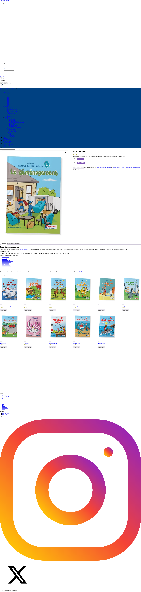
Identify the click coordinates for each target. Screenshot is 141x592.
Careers (3, 399)
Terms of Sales (4, 414)
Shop (3, 404)
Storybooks (138, 167)
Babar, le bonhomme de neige (7, 261)
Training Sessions (5, 408)
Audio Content (4, 407)
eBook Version (81, 162)
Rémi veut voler (5, 267)
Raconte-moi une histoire (11, 149)
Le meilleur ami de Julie (6, 262)
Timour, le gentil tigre (6, 260)
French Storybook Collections (131, 167)
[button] (3, 73)
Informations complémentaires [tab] (13, 243)
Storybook (115, 167)
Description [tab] (4, 243)
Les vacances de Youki (6, 268)
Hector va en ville (101, 384)
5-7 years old (123, 167)
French (5, 149)
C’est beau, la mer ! (5, 263)
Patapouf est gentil (76, 384)
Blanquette (2, 384)
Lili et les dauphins (5, 257)
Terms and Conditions (6, 413)
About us (3, 398)
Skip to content (2, 0)
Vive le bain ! (4, 259)
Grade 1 (118, 167)
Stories (3, 149)
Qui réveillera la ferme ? (6, 266)
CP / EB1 (80, 271)
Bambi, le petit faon (5, 264)
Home (1, 149)
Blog (3, 405)
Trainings (3, 409)
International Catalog (5, 396)
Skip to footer (7, 0)
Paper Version (80, 158)
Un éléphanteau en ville (6, 265)
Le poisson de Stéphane (53, 384)
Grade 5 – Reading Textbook (29, 384)
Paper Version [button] (3, 310)
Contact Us (4, 395)
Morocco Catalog (5, 397)
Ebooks (3, 406)
